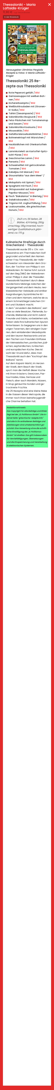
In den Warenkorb (11, 17)
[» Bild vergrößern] (27, 45)
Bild (37, 92)
